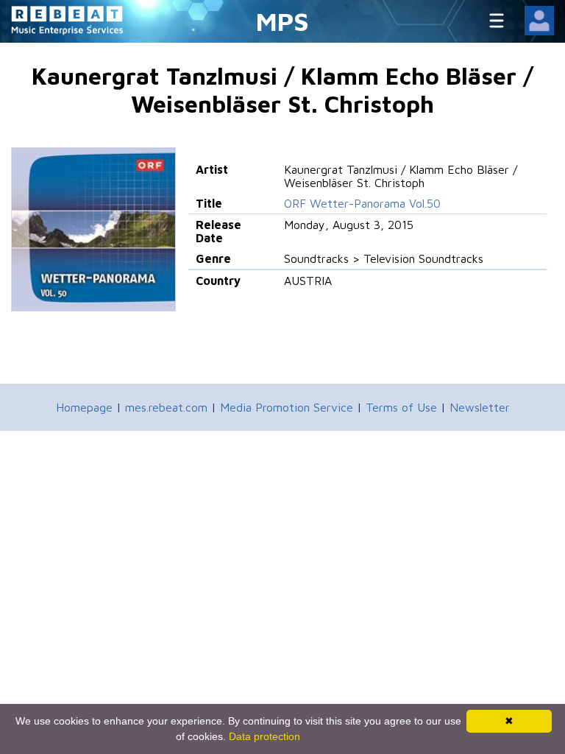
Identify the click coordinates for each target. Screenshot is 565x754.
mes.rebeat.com (166, 407)
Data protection (264, 736)
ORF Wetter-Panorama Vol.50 (362, 203)
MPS (282, 21)
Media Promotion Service (286, 407)
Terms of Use (401, 407)
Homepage (84, 407)
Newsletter (479, 407)
